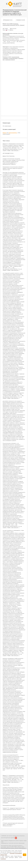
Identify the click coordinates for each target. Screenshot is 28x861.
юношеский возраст (13, 58)
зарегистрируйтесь (13, 132)
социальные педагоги (10, 59)
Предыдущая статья (8, 19)
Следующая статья (20, 19)
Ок (24, 854)
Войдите (4, 132)
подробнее (3, 858)
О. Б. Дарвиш (10, 29)
